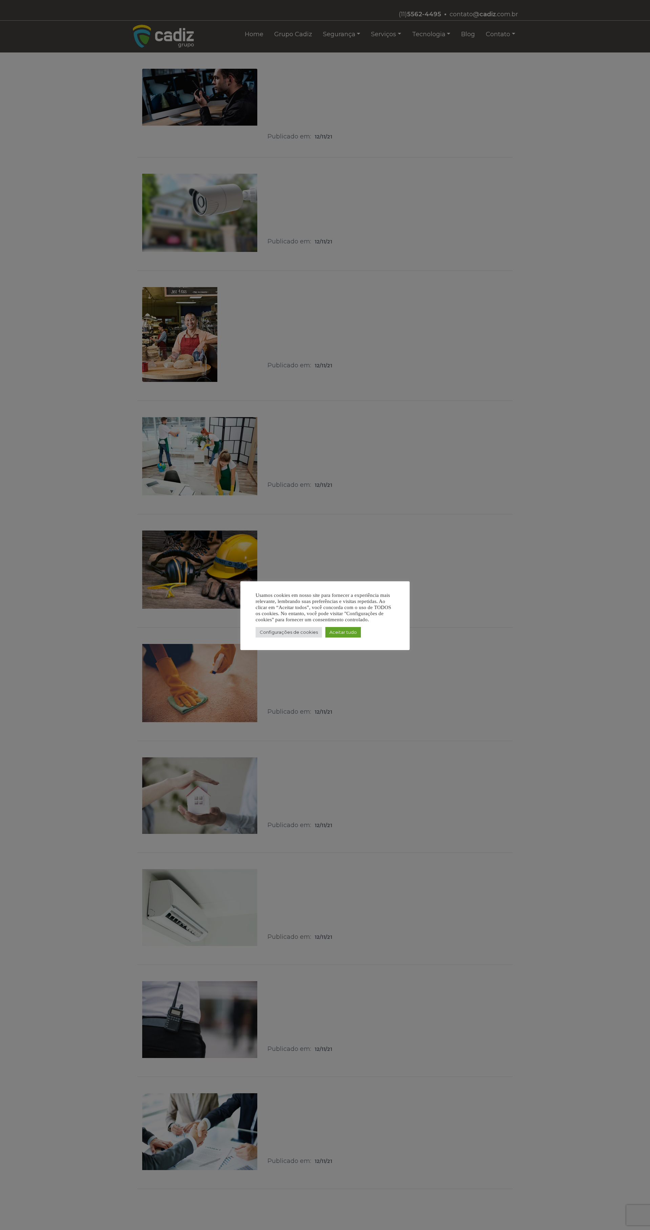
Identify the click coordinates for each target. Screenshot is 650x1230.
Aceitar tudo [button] (343, 632)
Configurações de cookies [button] (289, 632)
